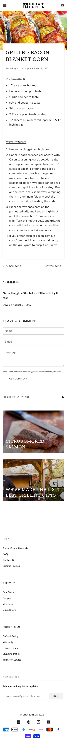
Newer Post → (54, 266)
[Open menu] (8, 5)
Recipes (7, 598)
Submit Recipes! (11, 566)
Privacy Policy (10, 648)
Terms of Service (12, 659)
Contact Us (9, 560)
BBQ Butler (30, 714)
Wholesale (9, 604)
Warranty (8, 642)
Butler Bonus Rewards (15, 548)
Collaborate (9, 610)
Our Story (8, 592)
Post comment (17, 378)
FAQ (5, 554)
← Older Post (12, 266)
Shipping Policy (11, 654)
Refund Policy (10, 636)
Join (55, 696)
